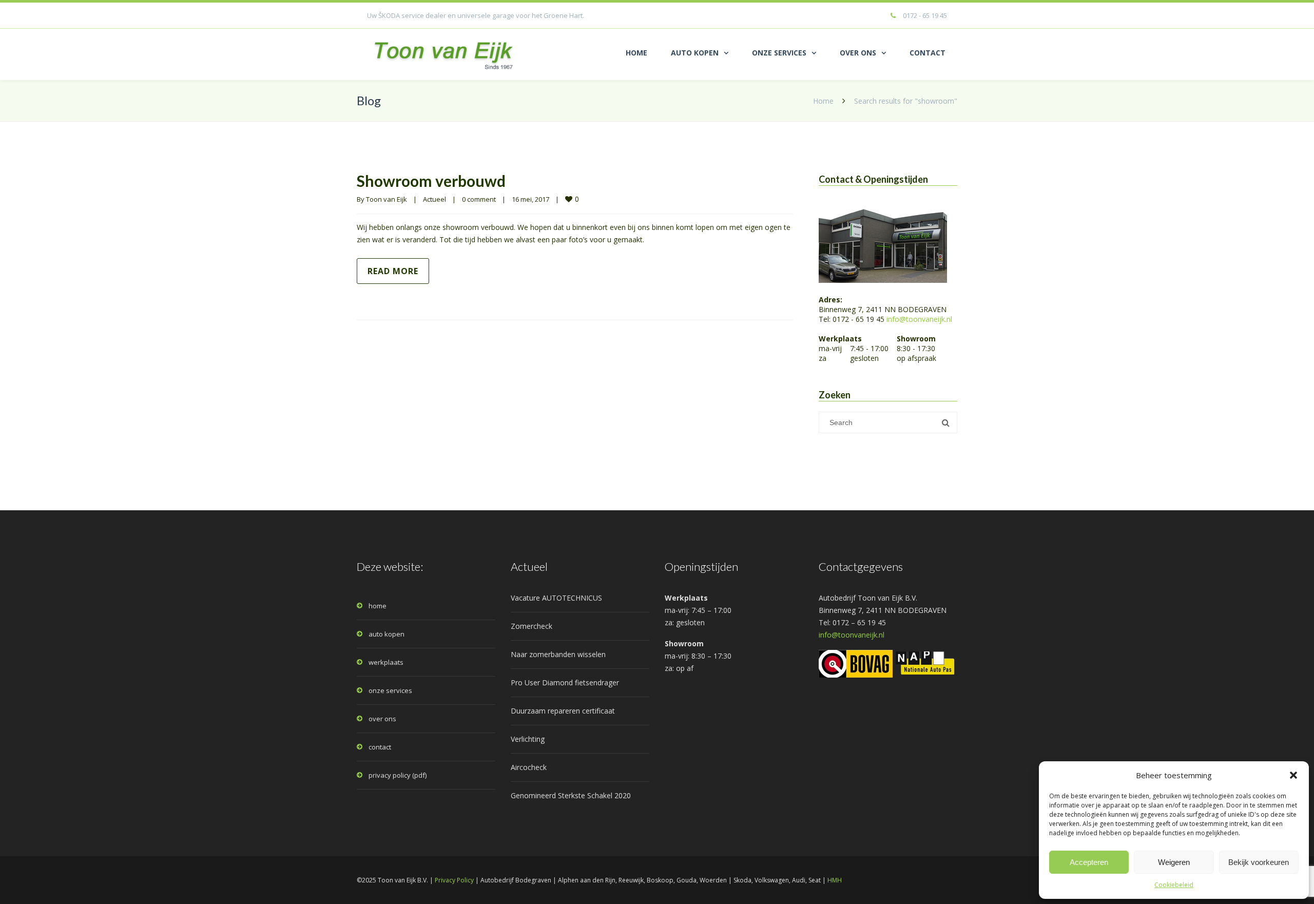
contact (380, 747)
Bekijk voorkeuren (1258, 862)
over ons (382, 718)
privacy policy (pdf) (398, 775)
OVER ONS (858, 52)
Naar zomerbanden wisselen (558, 654)
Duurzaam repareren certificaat (563, 711)
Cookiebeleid (1173, 884)
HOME (636, 52)
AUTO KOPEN (695, 52)
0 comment (479, 199)
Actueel (434, 199)
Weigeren (1174, 862)
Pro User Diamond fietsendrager (565, 682)
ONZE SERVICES (779, 52)
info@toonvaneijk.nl (919, 319)
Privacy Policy (454, 880)
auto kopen (386, 634)
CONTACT (927, 52)
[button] (1293, 775)
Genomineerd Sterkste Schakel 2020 (571, 795)
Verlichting (528, 739)
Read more (393, 271)
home (378, 605)
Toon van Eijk (386, 199)
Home (823, 101)
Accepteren (1089, 862)
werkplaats (386, 662)
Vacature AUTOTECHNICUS (556, 598)
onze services (390, 690)
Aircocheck (529, 767)
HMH (834, 880)
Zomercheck (531, 626)
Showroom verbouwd (431, 180)
